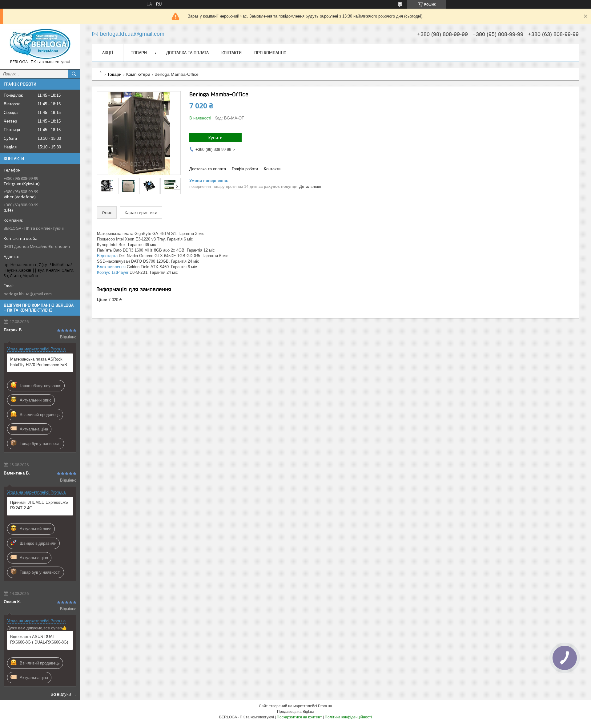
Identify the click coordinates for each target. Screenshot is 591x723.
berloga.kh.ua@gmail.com (28, 294)
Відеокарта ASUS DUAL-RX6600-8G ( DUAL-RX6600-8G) (39, 639)
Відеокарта (107, 255)
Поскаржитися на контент (299, 717)
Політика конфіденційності (348, 717)
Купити (215, 137)
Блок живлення (111, 267)
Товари (139, 52)
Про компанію (270, 52)
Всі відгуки (61, 694)
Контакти (231, 52)
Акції (108, 52)
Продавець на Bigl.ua (295, 711)
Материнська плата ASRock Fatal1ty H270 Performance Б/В (38, 362)
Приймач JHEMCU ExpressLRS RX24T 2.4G (39, 505)
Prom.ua (325, 706)
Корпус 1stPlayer (112, 272)
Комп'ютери (138, 74)
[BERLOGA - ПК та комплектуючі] (40, 44)
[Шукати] (74, 74)
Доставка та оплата (187, 52)
